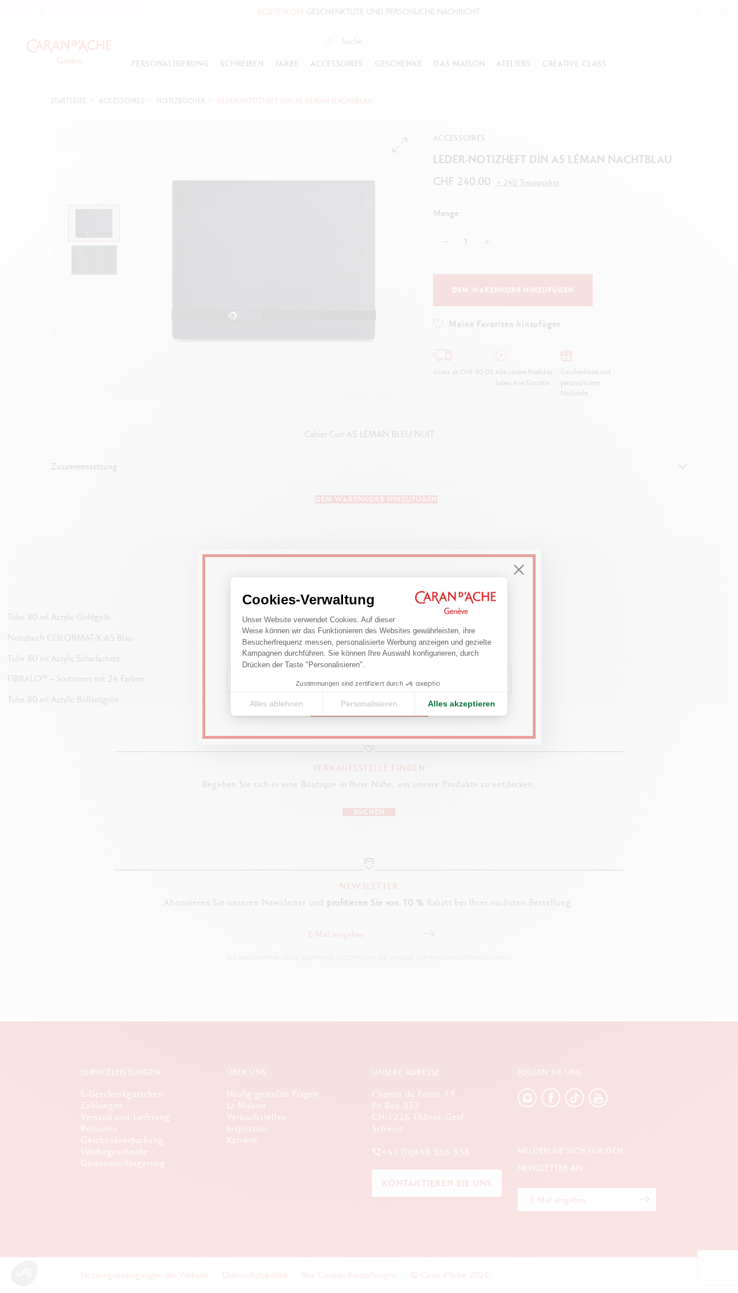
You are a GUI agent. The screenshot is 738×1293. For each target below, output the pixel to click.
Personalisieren (369, 703)
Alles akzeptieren (461, 703)
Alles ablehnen (276, 703)
